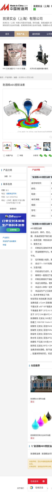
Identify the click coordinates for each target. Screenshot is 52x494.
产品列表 (8, 77)
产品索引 (6, 237)
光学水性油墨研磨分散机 (39, 68)
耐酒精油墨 (35, 453)
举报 (21, 155)
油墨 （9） (8, 176)
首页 (1, 77)
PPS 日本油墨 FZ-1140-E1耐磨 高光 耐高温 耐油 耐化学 (23, 68)
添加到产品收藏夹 (9, 241)
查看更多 (13, 209)
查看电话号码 (11, 193)
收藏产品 (9, 155)
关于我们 (20, 488)
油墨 (15, 77)
